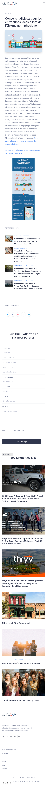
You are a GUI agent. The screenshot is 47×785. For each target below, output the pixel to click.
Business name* (8, 357)
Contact (4, 769)
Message (5, 406)
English (5, 783)
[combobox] (7, 783)
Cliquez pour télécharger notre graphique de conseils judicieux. (22, 141)
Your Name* (6, 348)
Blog (3, 765)
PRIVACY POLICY (31, 777)
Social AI (5, 753)
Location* (6, 386)
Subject (5, 396)
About (4, 761)
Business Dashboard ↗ (9, 749)
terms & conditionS (18, 777)
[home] (10, 3)
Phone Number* (8, 377)
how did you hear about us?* (13, 430)
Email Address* (8, 367)
